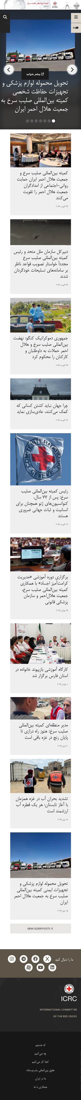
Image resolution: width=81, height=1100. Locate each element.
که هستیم (40, 1045)
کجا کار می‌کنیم (40, 1062)
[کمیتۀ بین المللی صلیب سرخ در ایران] (40, 5)
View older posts (38, 928)
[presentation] (72, 70)
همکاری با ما (40, 1087)
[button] (53, 122)
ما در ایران (40, 1079)
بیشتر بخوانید (33, 74)
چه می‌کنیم (40, 1054)
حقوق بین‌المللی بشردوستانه (40, 1070)
